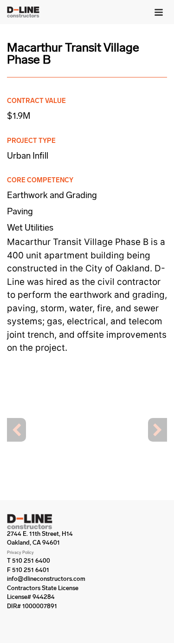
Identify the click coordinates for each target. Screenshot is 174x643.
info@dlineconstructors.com (46, 578)
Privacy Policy (20, 552)
